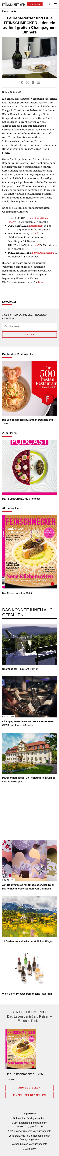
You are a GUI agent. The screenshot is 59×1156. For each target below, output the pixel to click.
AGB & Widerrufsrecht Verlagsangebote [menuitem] (29, 1131)
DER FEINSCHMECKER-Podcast (21, 498)
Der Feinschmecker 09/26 (17, 593)
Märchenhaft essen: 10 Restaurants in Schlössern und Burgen (29, 779)
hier (40, 282)
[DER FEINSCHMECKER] (13, 4)
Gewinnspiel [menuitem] (29, 1148)
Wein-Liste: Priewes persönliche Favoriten (27, 993)
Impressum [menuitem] (29, 1113)
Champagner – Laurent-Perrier (20, 669)
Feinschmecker (9, 11)
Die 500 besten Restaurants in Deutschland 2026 (27, 421)
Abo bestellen (29, 1088)
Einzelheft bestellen (29, 1095)
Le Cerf (33, 233)
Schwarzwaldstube (43, 252)
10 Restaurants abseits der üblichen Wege (27, 941)
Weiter (29, 334)
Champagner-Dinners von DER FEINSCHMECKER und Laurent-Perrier (28, 723)
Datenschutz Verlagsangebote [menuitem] (29, 1118)
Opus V (36, 245)
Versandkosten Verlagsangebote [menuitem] (29, 1144)
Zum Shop (35, 4)
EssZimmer (35, 225)
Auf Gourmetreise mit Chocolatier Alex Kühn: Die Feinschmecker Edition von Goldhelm (28, 887)
